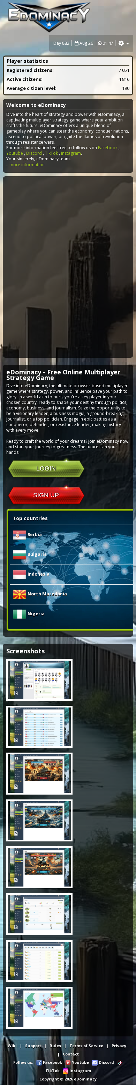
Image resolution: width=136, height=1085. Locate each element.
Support (33, 1045)
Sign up (46, 495)
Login (46, 468)
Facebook (108, 148)
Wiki (12, 1045)
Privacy (119, 1045)
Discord (34, 153)
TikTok (51, 153)
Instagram (71, 153)
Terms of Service (86, 1045)
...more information (25, 165)
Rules (55, 1045)
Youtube (14, 153)
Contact (71, 1054)
